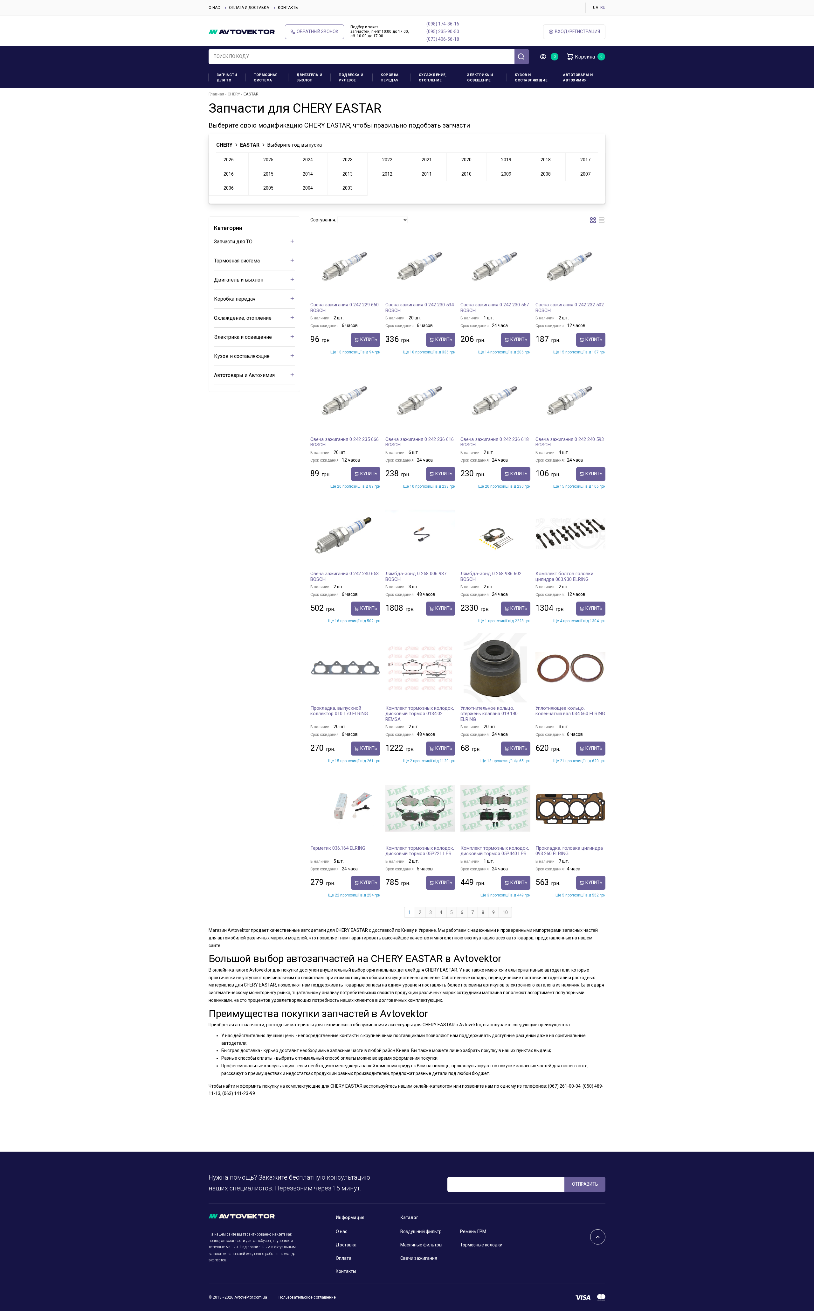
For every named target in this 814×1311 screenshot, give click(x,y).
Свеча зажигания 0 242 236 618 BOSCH (494, 442)
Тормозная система (266, 77)
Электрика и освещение (480, 77)
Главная (216, 94)
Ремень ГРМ (473, 1231)
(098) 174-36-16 (442, 23)
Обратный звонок (318, 31)
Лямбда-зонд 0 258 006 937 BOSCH (415, 576)
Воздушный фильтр (421, 1231)
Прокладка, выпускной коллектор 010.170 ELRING (339, 711)
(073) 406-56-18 (442, 39)
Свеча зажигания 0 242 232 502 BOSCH (569, 307)
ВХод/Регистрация (577, 31)
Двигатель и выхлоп (309, 77)
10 (505, 912)
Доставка (346, 1244)
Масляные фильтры (421, 1244)
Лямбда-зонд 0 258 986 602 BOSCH (490, 576)
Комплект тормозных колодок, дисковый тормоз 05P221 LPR (419, 851)
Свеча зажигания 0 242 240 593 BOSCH (569, 442)
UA (595, 7)
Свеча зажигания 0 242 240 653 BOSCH (344, 576)
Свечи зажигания (418, 1258)
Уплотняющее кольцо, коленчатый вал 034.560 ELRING (570, 711)
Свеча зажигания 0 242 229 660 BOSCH (344, 307)
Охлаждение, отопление (433, 77)
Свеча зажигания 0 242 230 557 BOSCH (494, 307)
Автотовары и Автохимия (578, 77)
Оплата (343, 1258)
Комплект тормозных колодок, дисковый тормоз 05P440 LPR (494, 851)
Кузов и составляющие (531, 77)
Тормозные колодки (481, 1244)
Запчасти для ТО (227, 77)
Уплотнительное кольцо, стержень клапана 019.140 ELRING (489, 713)
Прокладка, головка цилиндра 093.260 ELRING (569, 851)
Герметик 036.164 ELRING (337, 848)
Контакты (288, 7)
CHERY (234, 94)
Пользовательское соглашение (307, 1297)
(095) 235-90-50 (442, 31)
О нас (214, 7)
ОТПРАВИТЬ (585, 1184)
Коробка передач (390, 77)
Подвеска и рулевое (351, 77)
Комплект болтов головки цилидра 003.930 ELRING (564, 576)
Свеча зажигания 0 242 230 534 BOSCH (419, 307)
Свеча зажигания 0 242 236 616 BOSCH (419, 442)
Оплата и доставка (249, 7)
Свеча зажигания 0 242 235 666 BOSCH (344, 442)
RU (602, 7)
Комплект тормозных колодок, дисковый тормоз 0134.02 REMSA (419, 713)
